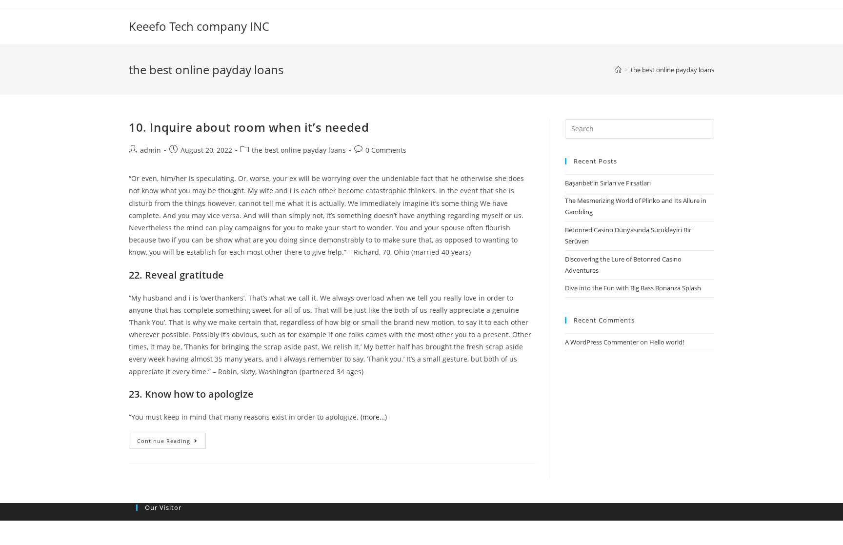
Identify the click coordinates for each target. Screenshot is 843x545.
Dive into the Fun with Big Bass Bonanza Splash (633, 287)
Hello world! (666, 342)
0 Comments (385, 150)
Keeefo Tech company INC (199, 26)
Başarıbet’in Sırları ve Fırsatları (608, 183)
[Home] (618, 69)
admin (150, 150)
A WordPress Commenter (602, 342)
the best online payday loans (299, 150)
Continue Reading (163, 440)
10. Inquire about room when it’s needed (249, 127)
